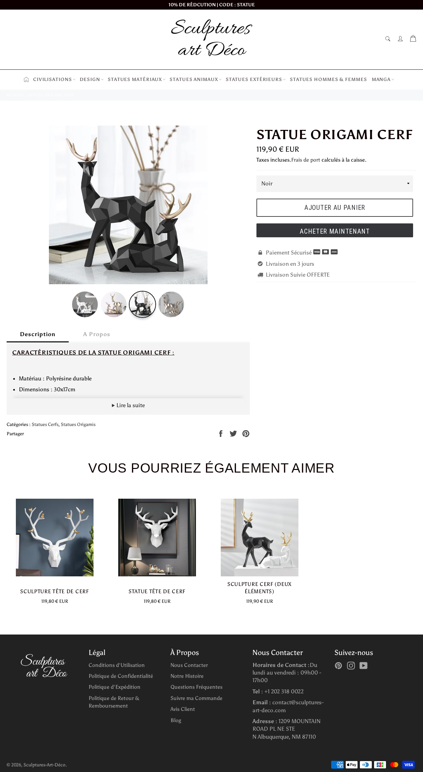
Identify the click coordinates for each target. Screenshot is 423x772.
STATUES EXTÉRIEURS (254, 79)
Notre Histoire (187, 676)
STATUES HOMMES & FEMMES (328, 79)
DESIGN (90, 79)
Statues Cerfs (45, 424)
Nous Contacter (189, 665)
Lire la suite (130, 405)
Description (38, 334)
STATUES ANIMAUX (194, 79)
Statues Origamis (78, 424)
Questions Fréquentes (196, 687)
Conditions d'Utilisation (117, 665)
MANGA (381, 79)
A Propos (96, 334)
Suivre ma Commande (196, 698)
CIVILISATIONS (52, 79)
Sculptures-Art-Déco (44, 765)
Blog (176, 720)
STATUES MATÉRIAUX (135, 79)
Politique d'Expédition (114, 687)
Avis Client (183, 709)
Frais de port (305, 160)
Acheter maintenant (335, 231)
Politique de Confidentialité (121, 676)
